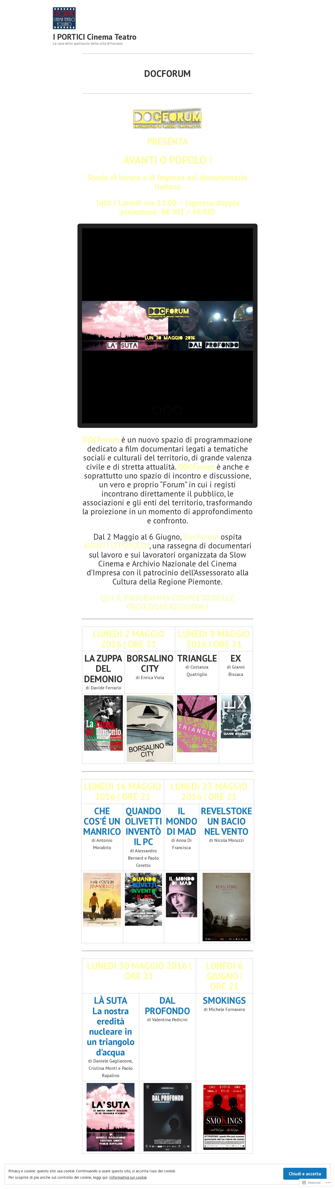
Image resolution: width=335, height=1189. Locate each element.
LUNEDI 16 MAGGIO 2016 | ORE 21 (122, 791)
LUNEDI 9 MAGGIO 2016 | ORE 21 (214, 639)
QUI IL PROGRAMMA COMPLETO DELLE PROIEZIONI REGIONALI (167, 602)
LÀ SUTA (110, 1000)
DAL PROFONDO (167, 1005)
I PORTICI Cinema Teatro (95, 36)
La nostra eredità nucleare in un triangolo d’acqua (110, 1031)
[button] (157, 410)
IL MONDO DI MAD (181, 821)
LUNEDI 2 (129, 639)
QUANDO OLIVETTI (143, 816)
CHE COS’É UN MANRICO (102, 821)
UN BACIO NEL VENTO (226, 826)
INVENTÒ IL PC (143, 836)
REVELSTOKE (226, 811)
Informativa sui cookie (128, 1177)
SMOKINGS (224, 1000)
